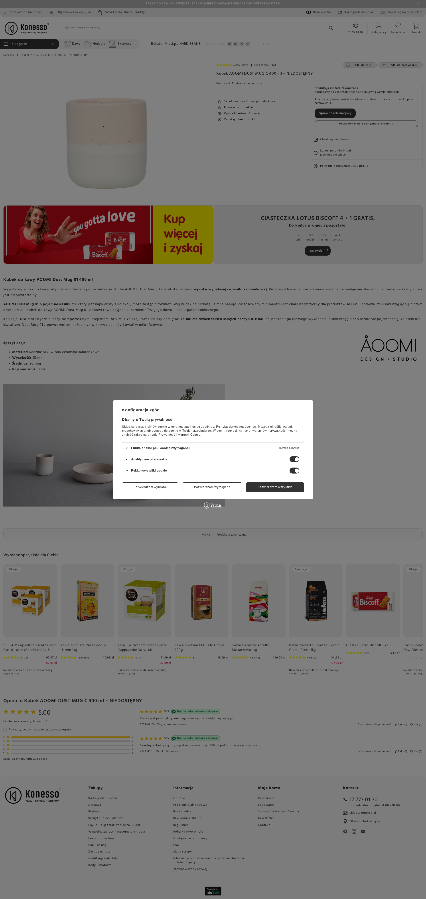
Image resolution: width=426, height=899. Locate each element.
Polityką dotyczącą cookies (236, 426)
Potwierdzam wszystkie (275, 487)
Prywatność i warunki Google (179, 434)
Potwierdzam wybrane (150, 487)
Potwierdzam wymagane (212, 487)
